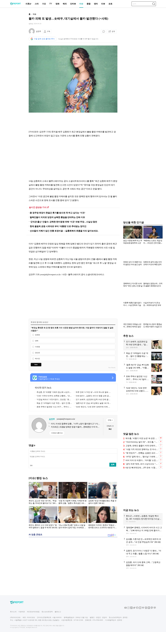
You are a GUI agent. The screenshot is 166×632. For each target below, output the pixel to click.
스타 (37, 4)
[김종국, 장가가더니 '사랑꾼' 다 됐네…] (143, 553)
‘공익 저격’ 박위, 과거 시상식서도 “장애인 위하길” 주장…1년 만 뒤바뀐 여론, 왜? (142, 464)
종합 (89, 4)
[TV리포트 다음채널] (140, 608)
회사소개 (13, 612)
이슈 (81, 4)
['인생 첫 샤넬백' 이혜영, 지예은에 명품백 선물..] (72, 493)
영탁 (36, 341)
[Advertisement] (13, 48)
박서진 (37, 359)
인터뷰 (73, 4)
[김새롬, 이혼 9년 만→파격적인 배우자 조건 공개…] (143, 542)
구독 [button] (48, 31)
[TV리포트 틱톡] (131, 608)
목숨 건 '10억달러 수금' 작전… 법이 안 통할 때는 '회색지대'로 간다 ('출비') (53, 403)
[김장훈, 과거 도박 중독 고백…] (143, 565)
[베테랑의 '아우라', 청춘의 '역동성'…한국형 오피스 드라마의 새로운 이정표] (102, 518)
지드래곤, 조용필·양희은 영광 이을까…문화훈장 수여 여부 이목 (75, 427)
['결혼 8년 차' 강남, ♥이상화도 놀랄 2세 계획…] (143, 367)
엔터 (96, 4)
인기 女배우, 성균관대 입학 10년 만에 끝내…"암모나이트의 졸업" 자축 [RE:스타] (91, 400)
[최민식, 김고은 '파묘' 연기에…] (43, 493)
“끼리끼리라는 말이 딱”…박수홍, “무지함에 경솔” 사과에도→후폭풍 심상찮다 (142, 442)
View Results (111, 367)
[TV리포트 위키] (143, 608)
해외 (65, 4)
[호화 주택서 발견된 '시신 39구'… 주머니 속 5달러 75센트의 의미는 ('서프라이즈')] (143, 379)
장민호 (37, 353)
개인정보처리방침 (33, 612)
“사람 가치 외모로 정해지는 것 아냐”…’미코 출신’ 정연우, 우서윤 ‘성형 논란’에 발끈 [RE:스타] (142, 449)
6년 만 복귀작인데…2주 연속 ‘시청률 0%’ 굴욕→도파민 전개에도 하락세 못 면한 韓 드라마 (142, 468)
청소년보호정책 (47, 612)
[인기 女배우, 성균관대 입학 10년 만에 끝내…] (143, 344)
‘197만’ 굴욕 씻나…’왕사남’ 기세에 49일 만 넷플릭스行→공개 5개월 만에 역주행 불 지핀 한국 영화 (142, 457)
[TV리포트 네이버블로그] (154, 608)
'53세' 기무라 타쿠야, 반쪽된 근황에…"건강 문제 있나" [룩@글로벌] (53, 396)
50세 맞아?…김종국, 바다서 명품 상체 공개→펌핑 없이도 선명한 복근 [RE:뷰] (92, 396)
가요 (44, 4)
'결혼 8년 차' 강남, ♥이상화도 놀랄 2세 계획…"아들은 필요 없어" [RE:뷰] (91, 403)
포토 (110, 4)
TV (50, 4)
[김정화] (102, 493)
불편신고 (58, 612)
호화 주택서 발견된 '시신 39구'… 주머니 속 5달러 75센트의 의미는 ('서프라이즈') (53, 407)
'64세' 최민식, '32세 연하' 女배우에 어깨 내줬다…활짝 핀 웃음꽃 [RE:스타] (92, 407)
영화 (57, 4)
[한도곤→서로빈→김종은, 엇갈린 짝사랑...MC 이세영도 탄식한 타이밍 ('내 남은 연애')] (143, 519)
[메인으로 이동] (15, 4)
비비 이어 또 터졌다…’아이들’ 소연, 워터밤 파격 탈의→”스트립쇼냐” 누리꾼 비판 (142, 460)
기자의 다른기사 (57, 433)
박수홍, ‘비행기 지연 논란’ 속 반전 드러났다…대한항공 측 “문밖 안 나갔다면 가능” (142, 438)
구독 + (110, 420)
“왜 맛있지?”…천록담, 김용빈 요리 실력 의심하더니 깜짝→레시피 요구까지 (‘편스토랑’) (142, 453)
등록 (112, 464)
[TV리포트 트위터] (134, 608)
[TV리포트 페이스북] (137, 608)
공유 (113, 31)
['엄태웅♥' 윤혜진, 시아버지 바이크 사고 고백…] (143, 530)
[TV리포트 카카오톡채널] (152, 608)
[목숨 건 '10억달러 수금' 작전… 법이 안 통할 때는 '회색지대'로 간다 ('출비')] (143, 356)
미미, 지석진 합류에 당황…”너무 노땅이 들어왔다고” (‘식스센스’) (75, 424)
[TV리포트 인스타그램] (128, 608)
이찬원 (37, 347)
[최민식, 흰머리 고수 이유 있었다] (43, 518)
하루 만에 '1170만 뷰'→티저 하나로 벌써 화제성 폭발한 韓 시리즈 (92, 392)
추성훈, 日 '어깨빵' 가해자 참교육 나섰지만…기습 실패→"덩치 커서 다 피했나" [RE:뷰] (53, 392)
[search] (154, 4)
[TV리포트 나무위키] (146, 608)
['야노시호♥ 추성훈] (72, 518)
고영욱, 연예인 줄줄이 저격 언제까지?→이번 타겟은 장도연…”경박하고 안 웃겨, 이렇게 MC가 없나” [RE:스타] (142, 446)
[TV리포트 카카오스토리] (149, 608)
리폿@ (28, 4)
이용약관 (21, 612)
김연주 (38, 31)
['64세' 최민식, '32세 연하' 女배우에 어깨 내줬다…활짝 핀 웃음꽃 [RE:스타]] (143, 391)
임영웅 (37, 335)
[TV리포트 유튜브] (125, 608)
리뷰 (103, 4)
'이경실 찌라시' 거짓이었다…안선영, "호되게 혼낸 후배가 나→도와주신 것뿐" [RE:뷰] (53, 400)
